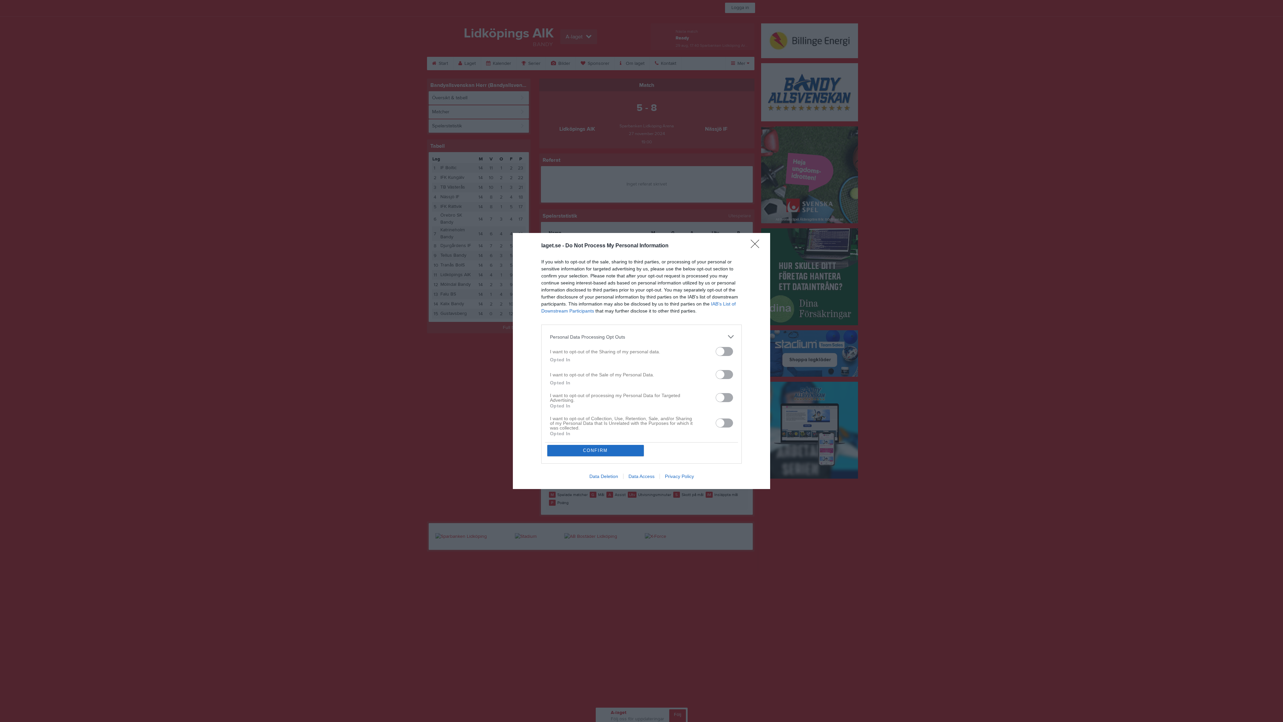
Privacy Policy (679, 476)
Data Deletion (603, 476)
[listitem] (641, 336)
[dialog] (641, 361)
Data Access (641, 476)
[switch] (724, 351)
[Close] (757, 246)
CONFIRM (595, 450)
